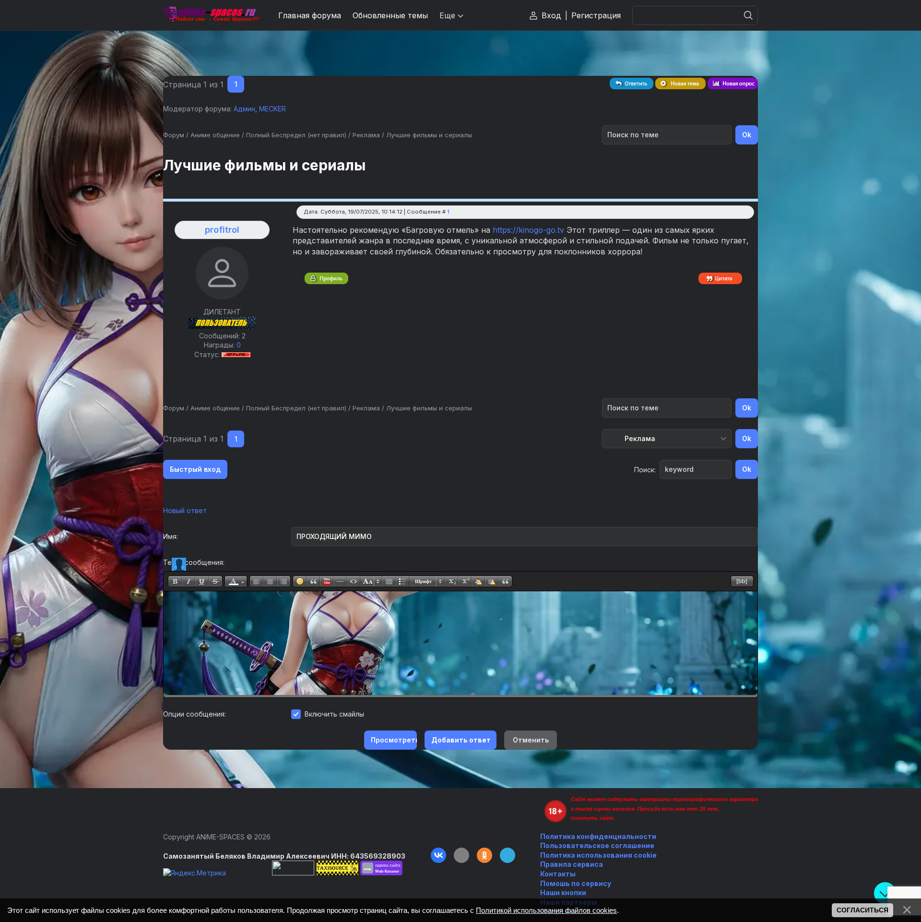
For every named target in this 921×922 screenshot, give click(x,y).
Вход (551, 15)
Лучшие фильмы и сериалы (429, 135)
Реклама (366, 135)
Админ (244, 109)
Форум (173, 135)
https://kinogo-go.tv (528, 230)
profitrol (222, 230)
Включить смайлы (334, 714)
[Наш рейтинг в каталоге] (381, 868)
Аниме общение (215, 135)
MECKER (272, 109)
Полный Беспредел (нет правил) (296, 135)
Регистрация (596, 15)
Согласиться (862, 910)
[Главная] (211, 15)
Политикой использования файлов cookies (546, 910)
